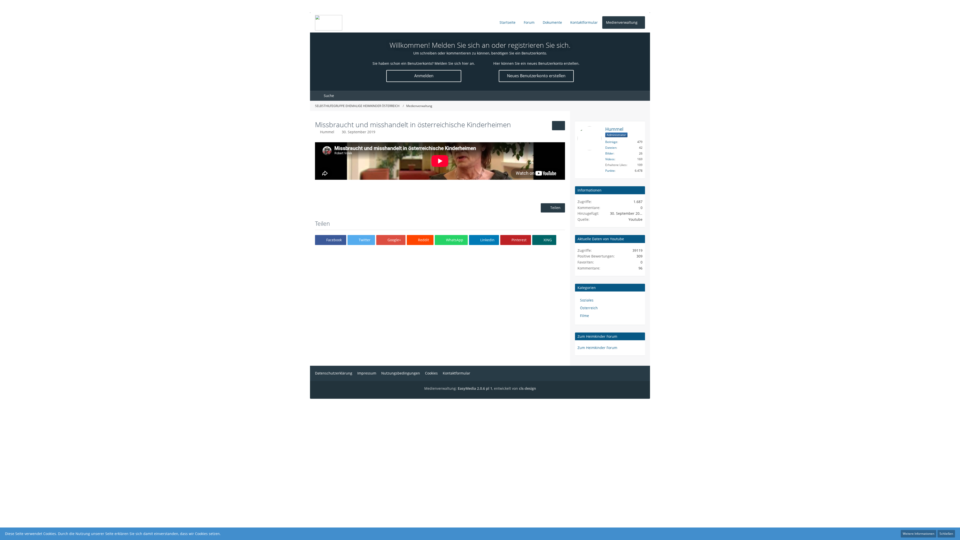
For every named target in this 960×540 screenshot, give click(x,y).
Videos (609, 159)
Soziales (587, 300)
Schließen (946, 534)
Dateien (610, 148)
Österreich (589, 308)
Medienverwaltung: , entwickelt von (480, 388)
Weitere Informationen (918, 534)
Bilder (609, 153)
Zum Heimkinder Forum (597, 336)
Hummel (327, 132)
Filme (584, 315)
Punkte (610, 170)
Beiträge (611, 142)
